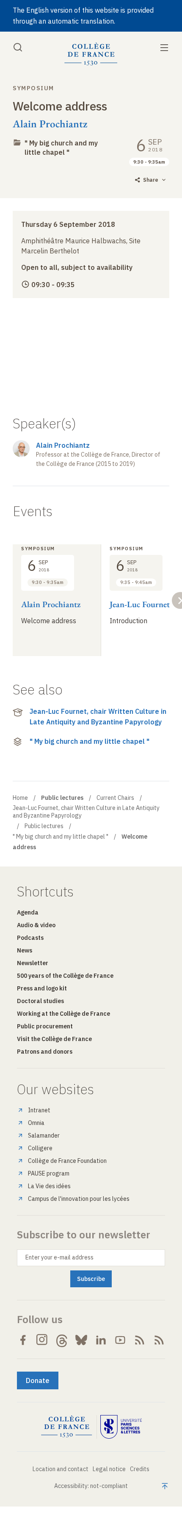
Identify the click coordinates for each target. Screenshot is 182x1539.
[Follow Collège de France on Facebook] (23, 1340)
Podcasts (30, 938)
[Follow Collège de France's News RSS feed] (140, 1340)
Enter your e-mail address (59, 1257)
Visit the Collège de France (54, 1039)
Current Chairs (115, 798)
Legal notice (109, 1469)
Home (20, 798)
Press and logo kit (42, 988)
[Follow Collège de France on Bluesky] (81, 1340)
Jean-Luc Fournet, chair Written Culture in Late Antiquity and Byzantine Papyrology (98, 716)
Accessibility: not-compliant (91, 1486)
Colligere (40, 1148)
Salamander (44, 1135)
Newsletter (32, 963)
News (24, 950)
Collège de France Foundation (67, 1161)
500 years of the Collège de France (65, 975)
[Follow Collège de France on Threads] (62, 1340)
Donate (38, 1380)
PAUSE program (48, 1173)
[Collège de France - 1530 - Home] (91, 54)
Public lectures (44, 826)
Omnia (36, 1123)
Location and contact (60, 1469)
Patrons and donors (44, 1051)
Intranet (39, 1110)
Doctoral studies (40, 1001)
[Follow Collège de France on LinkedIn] (101, 1340)
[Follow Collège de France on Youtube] (120, 1340)
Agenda (28, 912)
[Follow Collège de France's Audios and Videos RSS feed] (159, 1340)
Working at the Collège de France (63, 1013)
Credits (139, 1469)
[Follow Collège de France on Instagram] (42, 1340)
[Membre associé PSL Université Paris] (121, 1427)
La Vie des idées (49, 1186)
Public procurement (45, 1026)
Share (150, 180)
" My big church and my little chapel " (61, 147)
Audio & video (36, 925)
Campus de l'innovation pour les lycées (79, 1199)
